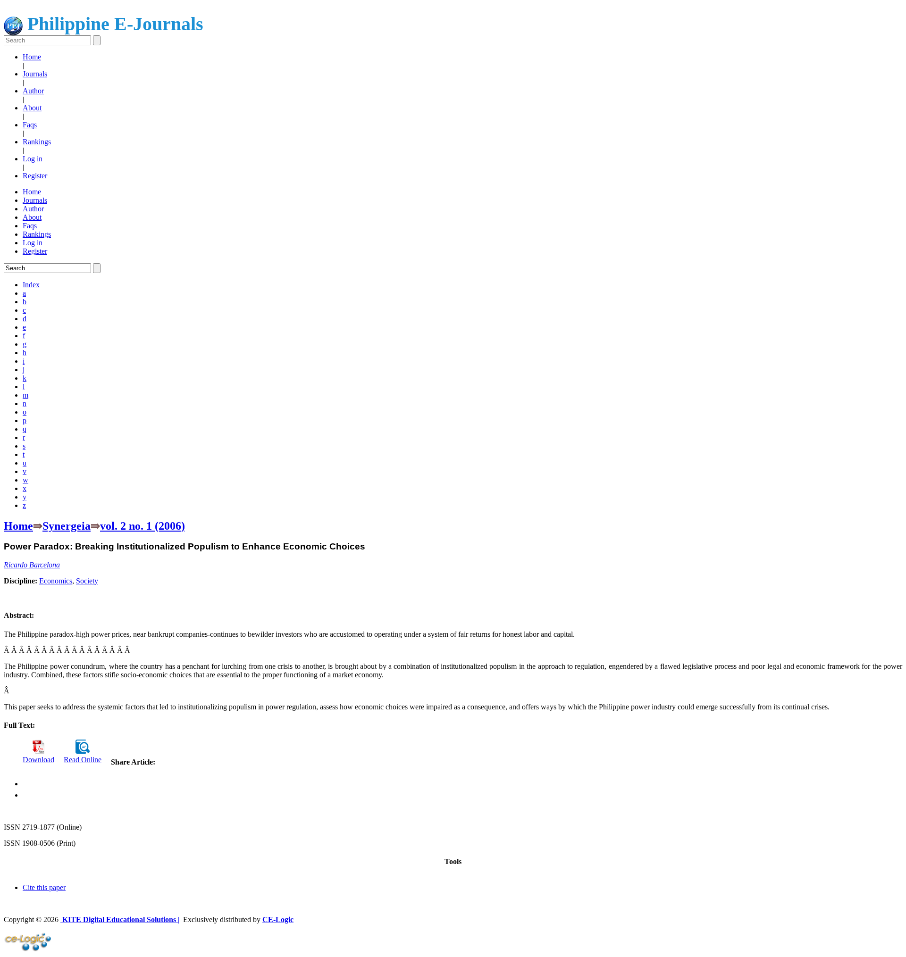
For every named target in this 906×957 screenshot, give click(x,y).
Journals (35, 74)
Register (35, 176)
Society (87, 581)
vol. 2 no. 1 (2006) (142, 526)
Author (33, 91)
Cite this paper (44, 887)
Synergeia (66, 526)
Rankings (37, 142)
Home (32, 57)
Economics (55, 581)
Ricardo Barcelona (32, 565)
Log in (32, 159)
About (32, 108)
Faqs (30, 125)
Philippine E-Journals (113, 23)
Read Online (82, 760)
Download (38, 760)
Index (31, 285)
